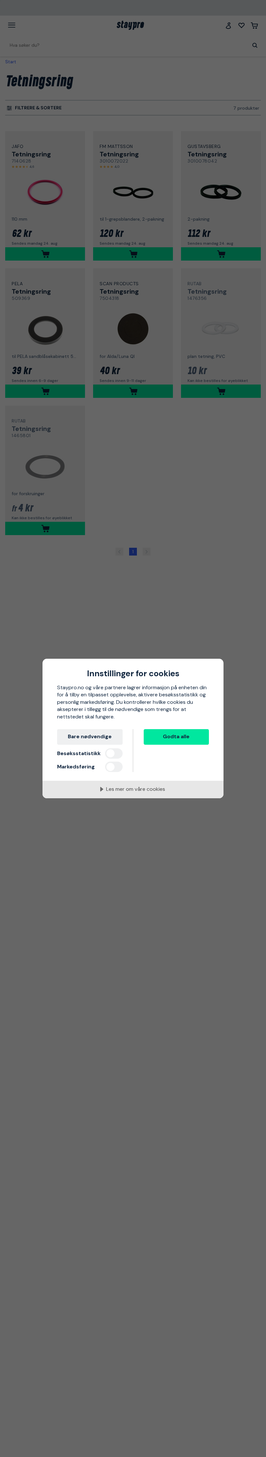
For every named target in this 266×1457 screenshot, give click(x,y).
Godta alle (176, 736)
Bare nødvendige (90, 736)
